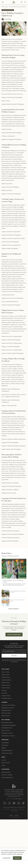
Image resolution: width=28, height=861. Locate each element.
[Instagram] (4, 803)
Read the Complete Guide (14, 634)
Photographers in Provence (8, 735)
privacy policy (15, 661)
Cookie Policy (21, 809)
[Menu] (2, 2)
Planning (14, 702)
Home (3, 6)
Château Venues (6, 674)
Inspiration (14, 739)
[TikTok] (18, 803)
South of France (5, 672)
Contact (3, 765)
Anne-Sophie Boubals (17, 798)
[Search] (21, 2)
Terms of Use (14, 809)
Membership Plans (6, 772)
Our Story (4, 760)
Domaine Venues (6, 682)
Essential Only (6, 858)
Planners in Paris (6, 730)
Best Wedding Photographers (9, 725)
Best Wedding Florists (7, 727)
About (14, 757)
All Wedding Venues (6, 698)
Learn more (19, 854)
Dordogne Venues (6, 695)
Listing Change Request (7, 777)
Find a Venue (14, 669)
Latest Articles (5, 745)
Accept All (17, 858)
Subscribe (14, 655)
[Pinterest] (23, 803)
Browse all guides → (14, 608)
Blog (6, 6)
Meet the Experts (6, 762)
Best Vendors (14, 719)
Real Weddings (5, 742)
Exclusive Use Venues (7, 753)
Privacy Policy (7, 809)
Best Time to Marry (6, 713)
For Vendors (14, 769)
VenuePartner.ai (16, 816)
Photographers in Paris (7, 733)
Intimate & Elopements (7, 750)
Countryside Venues (6, 680)
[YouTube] (14, 803)
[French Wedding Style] (14, 2)
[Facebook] (9, 803)
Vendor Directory (6, 715)
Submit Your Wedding (7, 774)
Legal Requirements (6, 710)
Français (17, 815)
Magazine (4, 748)
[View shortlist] (25, 2)
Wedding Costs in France (8, 707)
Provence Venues (6, 687)
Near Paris (4, 690)
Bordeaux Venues (6, 685)
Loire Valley (4, 693)
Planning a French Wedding (8, 705)
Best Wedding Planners (7, 722)
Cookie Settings (14, 810)
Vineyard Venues (6, 677)
